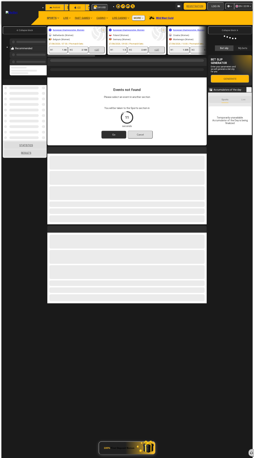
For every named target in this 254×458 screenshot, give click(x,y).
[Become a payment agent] (178, 6)
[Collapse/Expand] (249, 90)
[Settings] (229, 6)
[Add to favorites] (103, 30)
